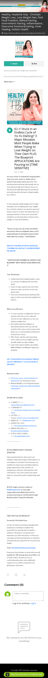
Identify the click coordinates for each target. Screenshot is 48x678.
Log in (33, 603)
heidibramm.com (29, 420)
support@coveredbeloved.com (22, 405)
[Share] (24, 574)
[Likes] (8, 575)
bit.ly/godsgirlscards (22, 436)
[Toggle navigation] (45, 3)
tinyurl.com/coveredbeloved (27, 418)
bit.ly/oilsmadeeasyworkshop (25, 426)
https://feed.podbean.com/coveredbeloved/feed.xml (24, 33)
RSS (35, 63)
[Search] (40, 3)
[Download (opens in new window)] (16, 575)
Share (14, 63)
